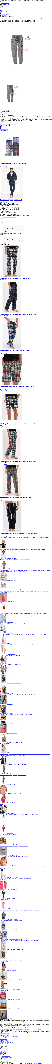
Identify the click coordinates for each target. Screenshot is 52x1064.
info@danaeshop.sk (5, 4)
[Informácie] (0, 5)
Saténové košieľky (4, 878)
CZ (0, 6)
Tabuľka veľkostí (5, 127)
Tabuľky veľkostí (4, 11)
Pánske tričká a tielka (23, 846)
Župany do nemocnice (33, 814)
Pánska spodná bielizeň (12, 844)
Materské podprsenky (10, 867)
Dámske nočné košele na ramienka (37, 549)
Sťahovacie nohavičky (25, 867)
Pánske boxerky (9, 846)
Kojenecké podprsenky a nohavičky (14, 793)
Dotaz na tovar (4, 129)
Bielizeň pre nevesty (37, 867)
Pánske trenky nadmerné (5, 940)
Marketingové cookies (6, 1030)
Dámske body (3, 868)
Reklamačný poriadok (4, 1041)
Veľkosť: (2, 112)
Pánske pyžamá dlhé (4, 623)
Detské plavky (10, 713)
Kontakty (2, 12)
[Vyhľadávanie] (3, 5)
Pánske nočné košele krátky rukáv (21, 559)
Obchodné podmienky (5, 1040)
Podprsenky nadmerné (15, 940)
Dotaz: (1, 222)
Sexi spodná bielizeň (28, 878)
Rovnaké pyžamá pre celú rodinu (14, 683)
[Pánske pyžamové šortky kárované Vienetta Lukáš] (12, 422)
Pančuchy (2, 990)
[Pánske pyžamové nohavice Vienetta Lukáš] (12, 276)
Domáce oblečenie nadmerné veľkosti (15, 949)
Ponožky (6, 990)
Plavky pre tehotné (38, 694)
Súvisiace (3, 126)
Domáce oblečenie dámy (12, 889)
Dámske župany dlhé (4, 814)
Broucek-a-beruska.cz (37, 1063)
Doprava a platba (3, 1039)
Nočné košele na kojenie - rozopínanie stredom (15, 571)
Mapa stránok (3, 1052)
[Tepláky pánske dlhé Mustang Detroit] (12, 108)
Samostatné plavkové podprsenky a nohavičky (17, 723)
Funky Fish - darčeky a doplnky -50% (15, 979)
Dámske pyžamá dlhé (4, 613)
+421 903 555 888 (5, 3)
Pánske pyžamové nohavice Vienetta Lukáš (15, 278)
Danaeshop (2, 1)
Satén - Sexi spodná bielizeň (13, 877)
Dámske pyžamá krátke (14, 613)
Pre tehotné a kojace (4, 743)
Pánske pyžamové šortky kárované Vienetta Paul (17, 386)
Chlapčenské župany (13, 834)
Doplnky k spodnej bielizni (12, 970)
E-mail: (1, 218)
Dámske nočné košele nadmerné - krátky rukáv (30, 591)
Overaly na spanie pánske (27, 644)
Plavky (1, 684)
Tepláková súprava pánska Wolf (11, 200)
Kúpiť (12, 115)
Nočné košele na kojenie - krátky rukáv (24, 570)
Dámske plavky (10, 693)
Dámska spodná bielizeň (12, 865)
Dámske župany (10, 813)
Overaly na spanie (10, 643)
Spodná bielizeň (3, 835)
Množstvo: (2, 115)
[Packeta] (2, 1059)
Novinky (2, 1047)
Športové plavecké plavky (12, 733)
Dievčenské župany (4, 834)
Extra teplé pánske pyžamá (24, 623)
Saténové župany (19, 878)
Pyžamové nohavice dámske (6, 655)
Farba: (1, 114)
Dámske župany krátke (14, 814)
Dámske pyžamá (10, 612)
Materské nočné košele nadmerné (35, 910)
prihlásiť (3, 14)
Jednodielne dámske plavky (17, 694)
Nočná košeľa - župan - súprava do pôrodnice (16, 764)
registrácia (8, 14)
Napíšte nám (2, 1051)
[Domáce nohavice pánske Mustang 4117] (12, 162)
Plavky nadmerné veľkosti (12, 958)
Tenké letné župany (23, 814)
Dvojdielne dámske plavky (5, 694)
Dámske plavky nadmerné (5, 960)
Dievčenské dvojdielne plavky (6, 714)
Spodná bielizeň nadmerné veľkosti (14, 939)
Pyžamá (5, 18)
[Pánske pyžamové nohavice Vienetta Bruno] (12, 349)
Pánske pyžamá (10, 622)
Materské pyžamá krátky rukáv (19, 775)
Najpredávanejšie (3, 1050)
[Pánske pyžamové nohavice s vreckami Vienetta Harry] (12, 532)
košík (2, 15)
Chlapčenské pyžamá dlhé (16, 634)
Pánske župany (10, 823)
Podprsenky (2, 867)
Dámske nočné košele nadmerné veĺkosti (15, 589)
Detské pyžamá (10, 633)
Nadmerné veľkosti (4, 899)
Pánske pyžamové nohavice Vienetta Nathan (15, 497)
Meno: (1, 217)
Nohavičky (17, 867)
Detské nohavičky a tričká (21, 856)
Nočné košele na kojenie (12, 569)
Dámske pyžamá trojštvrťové (26, 613)
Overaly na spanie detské (5, 644)
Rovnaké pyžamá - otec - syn (13, 673)
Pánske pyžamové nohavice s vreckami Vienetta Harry (19, 533)
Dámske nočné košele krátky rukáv (22, 549)
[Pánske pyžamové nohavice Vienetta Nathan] (12, 495)
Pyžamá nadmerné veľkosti (12, 919)
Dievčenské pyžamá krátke (28, 634)
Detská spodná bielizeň (12, 855)
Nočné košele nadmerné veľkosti (14, 908)
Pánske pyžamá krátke (14, 623)
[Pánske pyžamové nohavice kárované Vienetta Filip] (12, 312)
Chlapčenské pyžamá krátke (40, 634)
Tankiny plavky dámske (29, 694)
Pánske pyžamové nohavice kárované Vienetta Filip (18, 314)
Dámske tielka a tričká (47, 867)
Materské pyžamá (10, 773)
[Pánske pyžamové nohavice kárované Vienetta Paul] (12, 459)
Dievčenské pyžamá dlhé (5, 634)
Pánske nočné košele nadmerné (20, 910)
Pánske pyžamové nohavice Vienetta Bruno (15, 350)
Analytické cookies (5, 1026)
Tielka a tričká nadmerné (35, 940)
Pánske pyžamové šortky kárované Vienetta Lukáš (17, 424)
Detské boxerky (3, 856)
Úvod (1, 18)
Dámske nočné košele (11, 548)
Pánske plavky (10, 704)
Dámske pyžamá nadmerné (6, 920)
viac (10, 1023)
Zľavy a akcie (3, 1048)
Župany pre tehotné (11, 784)
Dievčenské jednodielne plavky (20, 714)
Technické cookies (5, 1023)
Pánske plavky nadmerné (16, 960)
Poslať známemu (5, 130)
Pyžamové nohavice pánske (25, 18)
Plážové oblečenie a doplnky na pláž (14, 742)
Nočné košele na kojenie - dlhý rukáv (8, 570)
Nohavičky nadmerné (25, 940)
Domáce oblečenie (4, 879)
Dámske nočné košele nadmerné (7, 910)
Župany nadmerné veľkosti (12, 929)
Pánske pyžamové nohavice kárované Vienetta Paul (18, 461)
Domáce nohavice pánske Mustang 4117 (13, 163)
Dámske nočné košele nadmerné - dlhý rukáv (9, 591)
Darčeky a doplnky (4, 961)
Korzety (31, 867)
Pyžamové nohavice (13, 18)
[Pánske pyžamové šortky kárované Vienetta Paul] (12, 385)
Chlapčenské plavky (31, 714)
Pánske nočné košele (11, 558)
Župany (1, 804)
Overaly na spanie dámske (16, 644)
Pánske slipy (16, 846)
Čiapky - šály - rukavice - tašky (13, 999)
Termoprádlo (9, 1018)
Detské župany (10, 833)
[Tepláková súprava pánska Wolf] (12, 198)
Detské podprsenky (11, 856)
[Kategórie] (1, 5)
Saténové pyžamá (12, 878)
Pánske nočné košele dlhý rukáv (7, 559)
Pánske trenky (3, 846)
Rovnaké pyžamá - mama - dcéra (14, 664)
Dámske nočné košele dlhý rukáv (7, 549)
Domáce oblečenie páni (12, 898)
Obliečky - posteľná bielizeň (13, 1008)
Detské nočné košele (11, 580)
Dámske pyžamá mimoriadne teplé (39, 613)
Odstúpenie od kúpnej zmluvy (6, 1042)
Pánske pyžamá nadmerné (17, 920)
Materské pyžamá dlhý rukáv (6, 775)
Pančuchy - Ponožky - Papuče (13, 989)
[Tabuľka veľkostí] (12, 110)
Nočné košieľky (10, 601)
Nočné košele (3, 538)
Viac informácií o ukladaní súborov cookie (9, 1036)
